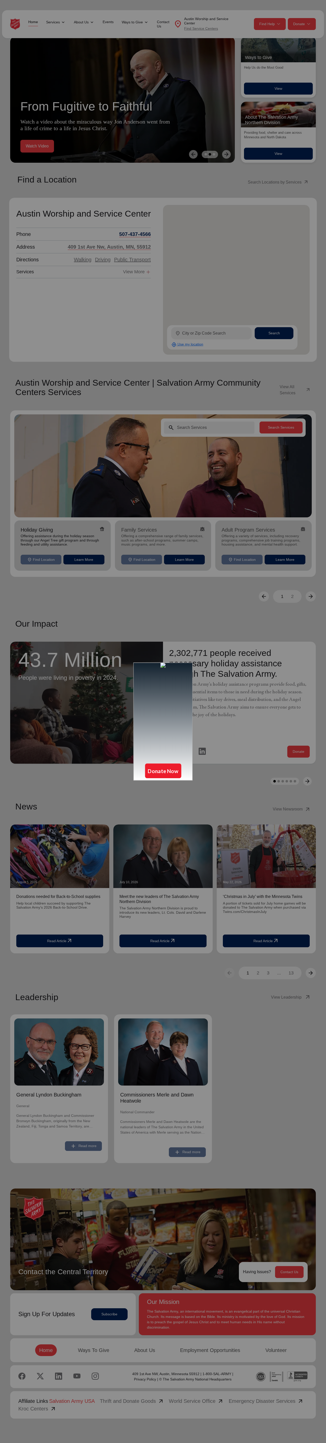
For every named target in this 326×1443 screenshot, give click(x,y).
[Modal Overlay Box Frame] (163, 721)
